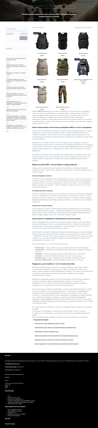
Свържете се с (12, 412)
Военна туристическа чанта (42, 107)
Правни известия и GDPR (15, 403)
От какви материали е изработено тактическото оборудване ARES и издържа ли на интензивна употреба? (62, 308)
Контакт (91, 2)
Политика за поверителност (16, 399)
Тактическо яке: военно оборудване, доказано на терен (49, 323)
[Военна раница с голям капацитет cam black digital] (83, 67)
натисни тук (20, 367)
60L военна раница (83, 53)
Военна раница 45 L (42, 79)
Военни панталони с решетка (62, 107)
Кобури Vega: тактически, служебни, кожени (46, 331)
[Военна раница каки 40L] (63, 67)
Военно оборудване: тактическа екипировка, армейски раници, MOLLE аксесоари (56, 344)
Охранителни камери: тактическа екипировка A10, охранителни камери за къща (56, 335)
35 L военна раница (42, 53)
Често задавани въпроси (15, 409)
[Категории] (83, 7)
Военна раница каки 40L (62, 79)
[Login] (88, 6)
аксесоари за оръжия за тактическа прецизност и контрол (68, 238)
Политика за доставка (14, 397)
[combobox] (24, 7)
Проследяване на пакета (15, 411)
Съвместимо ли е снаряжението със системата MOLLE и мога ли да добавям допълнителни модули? (61, 314)
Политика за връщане (14, 415)
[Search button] (95, 7)
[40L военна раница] (63, 41)
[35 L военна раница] (42, 41)
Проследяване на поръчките (13, 370)
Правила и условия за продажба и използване (20, 402)
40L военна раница (62, 53)
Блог (9, 396)
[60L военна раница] (83, 41)
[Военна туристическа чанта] (42, 95)
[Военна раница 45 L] (42, 67)
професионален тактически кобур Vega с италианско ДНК (50, 200)
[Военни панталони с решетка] (63, 95)
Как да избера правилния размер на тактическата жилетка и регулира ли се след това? (60, 317)
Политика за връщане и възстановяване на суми (21, 400)
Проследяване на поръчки (80, 2)
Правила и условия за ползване (16, 414)
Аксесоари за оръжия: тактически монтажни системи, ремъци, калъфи (54, 339)
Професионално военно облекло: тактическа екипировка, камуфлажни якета (55, 327)
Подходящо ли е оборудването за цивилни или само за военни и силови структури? (60, 311)
